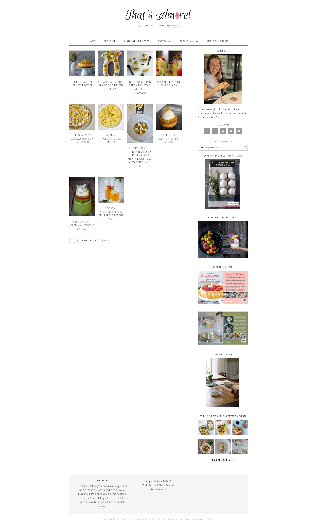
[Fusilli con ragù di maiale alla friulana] (206, 446)
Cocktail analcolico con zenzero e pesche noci (111, 213)
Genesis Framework (180, 519)
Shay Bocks (148, 519)
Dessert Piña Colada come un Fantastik (82, 138)
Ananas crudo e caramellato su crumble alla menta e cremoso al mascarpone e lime (140, 157)
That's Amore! (158, 16)
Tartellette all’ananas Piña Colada (168, 138)
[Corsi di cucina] (223, 382)
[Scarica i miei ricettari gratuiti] (223, 184)
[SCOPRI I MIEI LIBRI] (223, 306)
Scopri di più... (223, 459)
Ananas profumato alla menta (111, 138)
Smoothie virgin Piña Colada (168, 83)
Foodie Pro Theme (130, 519)
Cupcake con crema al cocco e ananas (82, 225)
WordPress (209, 519)
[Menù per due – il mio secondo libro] (240, 446)
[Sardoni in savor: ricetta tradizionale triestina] (206, 427)
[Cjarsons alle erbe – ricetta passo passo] (223, 446)
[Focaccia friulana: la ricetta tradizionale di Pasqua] (240, 427)
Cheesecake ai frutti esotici (82, 83)
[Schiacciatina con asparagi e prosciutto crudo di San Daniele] (223, 427)
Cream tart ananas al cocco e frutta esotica (111, 85)
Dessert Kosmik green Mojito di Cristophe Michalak (140, 87)
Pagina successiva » (95, 240)
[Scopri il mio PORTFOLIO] (223, 240)
